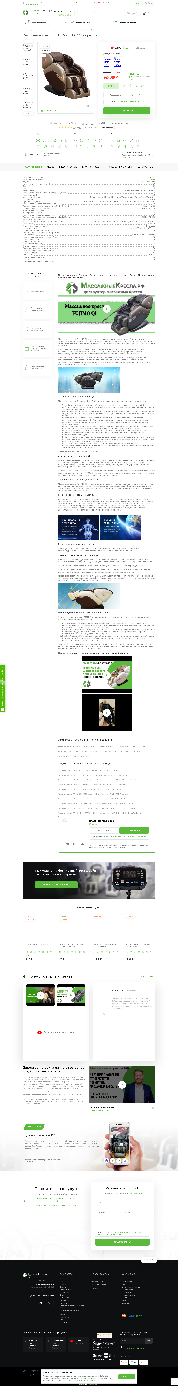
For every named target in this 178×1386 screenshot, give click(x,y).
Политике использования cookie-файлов (81, 1380)
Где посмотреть (145, 167)
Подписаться (33, 1348)
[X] (72, 123)
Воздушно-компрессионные (68, 751)
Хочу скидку (126, 111)
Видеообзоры (108, 3)
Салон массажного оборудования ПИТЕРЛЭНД (56, 1198)
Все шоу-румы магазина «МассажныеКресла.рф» (56, 1205)
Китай (152, 179)
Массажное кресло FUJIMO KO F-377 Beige (74, 784)
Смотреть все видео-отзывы (59, 1032)
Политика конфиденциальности (71, 1310)
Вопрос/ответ (65, 1292)
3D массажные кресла (127, 746)
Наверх (150, 1260)
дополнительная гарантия (141, 86)
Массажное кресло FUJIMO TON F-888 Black (112, 794)
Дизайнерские (89, 746)
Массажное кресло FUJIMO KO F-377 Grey (110, 784)
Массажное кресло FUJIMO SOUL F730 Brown (75, 808)
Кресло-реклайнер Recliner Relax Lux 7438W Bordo (105, 945)
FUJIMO (75, 756)
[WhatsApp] (75, 123)
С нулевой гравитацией (106, 746)
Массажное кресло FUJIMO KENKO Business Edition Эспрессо (119, 780)
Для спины (85, 756)
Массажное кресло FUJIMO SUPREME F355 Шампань (115, 808)
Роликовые (95, 751)
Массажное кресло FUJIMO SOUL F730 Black (106, 789)
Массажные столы (97, 1281)
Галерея (63, 1300)
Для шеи (137, 751)
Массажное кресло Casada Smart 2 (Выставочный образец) (72, 945)
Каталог (57, 3)
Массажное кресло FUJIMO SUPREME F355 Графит (114, 803)
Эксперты (63, 1322)
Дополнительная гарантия (131, 1287)
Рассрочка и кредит (129, 1295)
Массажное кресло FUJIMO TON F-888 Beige (75, 803)
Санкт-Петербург (31, 3)
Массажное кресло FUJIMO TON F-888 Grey (74, 799)
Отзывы (129, 3)
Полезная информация (120, 167)
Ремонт (124, 1297)
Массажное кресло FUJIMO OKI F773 (72, 789)
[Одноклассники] (66, 123)
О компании (45, 3)
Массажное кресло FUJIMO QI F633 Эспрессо (103, 770)
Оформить (126, 157)
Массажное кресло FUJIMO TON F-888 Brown (111, 799)
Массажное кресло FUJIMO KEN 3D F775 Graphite (76, 813)
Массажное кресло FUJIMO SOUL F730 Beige (75, 794)
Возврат (125, 1279)
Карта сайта (64, 1317)
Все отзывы (146, 976)
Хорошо (126, 1376)
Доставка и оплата (82, 3)
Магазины (68, 3)
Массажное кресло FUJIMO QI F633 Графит (111, 775)
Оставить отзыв (91, 127)
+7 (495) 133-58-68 (62, 11)
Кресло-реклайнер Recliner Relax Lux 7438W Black (138, 945)
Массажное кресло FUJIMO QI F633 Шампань (74, 775)
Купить (111, 86)
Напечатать (89, 124)
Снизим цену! (134, 73)
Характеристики (33, 167)
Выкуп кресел (127, 1281)
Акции (96, 3)
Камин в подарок (51, 110)
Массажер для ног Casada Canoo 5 (38, 944)
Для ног (85, 751)
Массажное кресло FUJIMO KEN (70, 770)
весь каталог (95, 1288)
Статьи (119, 3)
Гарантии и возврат (92, 167)
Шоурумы (125, 1303)
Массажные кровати (98, 1284)
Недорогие (142, 746)
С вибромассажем (109, 751)
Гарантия (125, 1284)
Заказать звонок (65, 14)
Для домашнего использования (69, 746)
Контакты (63, 1303)
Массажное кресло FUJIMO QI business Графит (75, 780)
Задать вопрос (134, 830)
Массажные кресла (98, 1279)
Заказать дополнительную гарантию (52, 154)
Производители (65, 1289)
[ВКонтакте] (63, 123)
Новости (63, 1284)
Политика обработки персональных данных (73, 1306)
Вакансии (63, 1320)
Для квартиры (63, 756)
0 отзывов (77, 127)
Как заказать (126, 1292)
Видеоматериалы (68, 167)
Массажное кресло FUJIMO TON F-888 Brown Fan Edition (120, 813)
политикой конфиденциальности (128, 101)
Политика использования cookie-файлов (72, 1313)
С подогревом (125, 751)
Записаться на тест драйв (56, 884)
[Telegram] (69, 123)
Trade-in (124, 1300)
